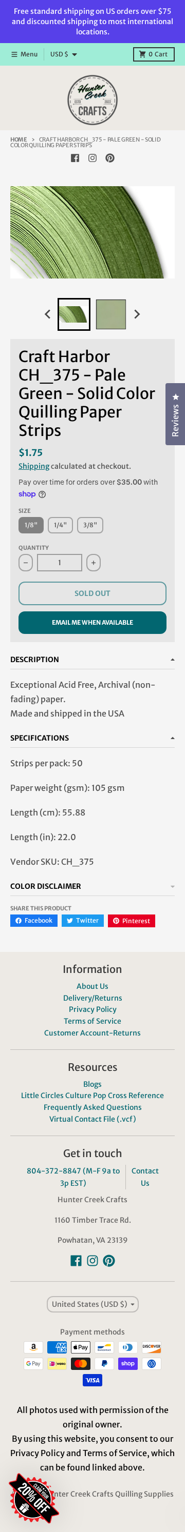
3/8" (90, 525)
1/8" (31, 525)
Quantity (33, 547)
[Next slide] (137, 314)
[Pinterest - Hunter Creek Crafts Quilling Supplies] (110, 158)
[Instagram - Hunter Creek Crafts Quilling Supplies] (92, 158)
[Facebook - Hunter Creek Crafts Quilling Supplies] (75, 158)
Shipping (33, 466)
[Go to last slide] (48, 314)
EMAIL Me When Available (92, 622)
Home (18, 139)
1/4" (60, 525)
